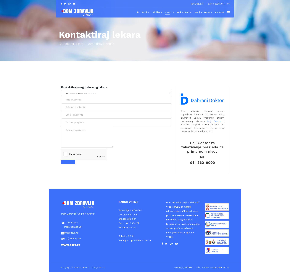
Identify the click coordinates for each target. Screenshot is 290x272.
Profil (144, 12)
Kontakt (219, 12)
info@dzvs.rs (197, 4)
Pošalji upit (68, 162)
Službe (156, 12)
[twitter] (65, 4)
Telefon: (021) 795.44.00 (218, 4)
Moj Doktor (214, 121)
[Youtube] (74, 4)
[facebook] (61, 4)
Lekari (168, 12)
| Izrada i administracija (200, 267)
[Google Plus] (69, 4)
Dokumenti (183, 12)
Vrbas (222, 267)
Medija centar (202, 12)
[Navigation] (228, 12)
